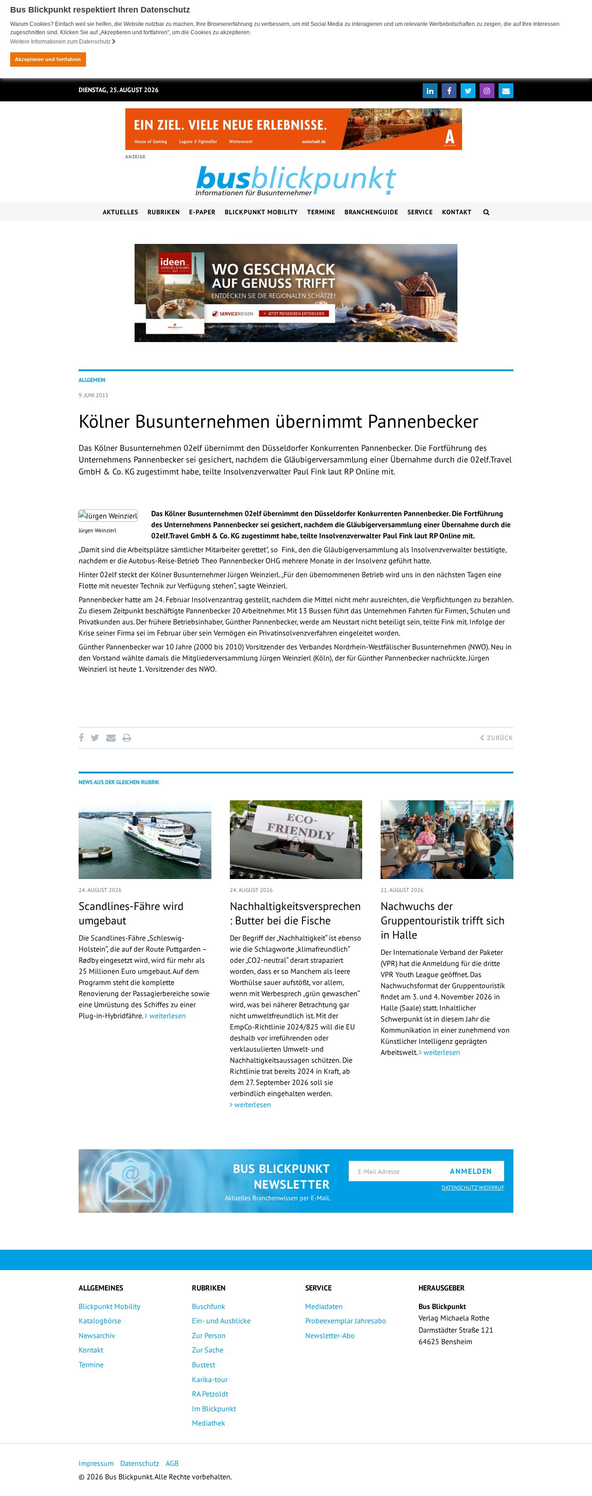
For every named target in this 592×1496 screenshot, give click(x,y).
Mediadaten (324, 1306)
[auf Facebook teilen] (83, 738)
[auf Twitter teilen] (95, 738)
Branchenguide (371, 212)
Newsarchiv (97, 1335)
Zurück (499, 738)
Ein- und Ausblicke (221, 1320)
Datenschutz (139, 1463)
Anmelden (471, 1171)
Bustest (203, 1364)
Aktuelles (120, 212)
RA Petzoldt (210, 1393)
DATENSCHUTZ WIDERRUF (473, 1187)
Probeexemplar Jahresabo (345, 1320)
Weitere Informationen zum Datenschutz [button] (61, 41)
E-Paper (202, 212)
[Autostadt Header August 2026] (293, 129)
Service (420, 212)
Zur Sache (207, 1349)
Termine (321, 212)
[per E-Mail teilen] (111, 738)
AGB (172, 1463)
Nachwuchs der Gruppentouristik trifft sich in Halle (443, 920)
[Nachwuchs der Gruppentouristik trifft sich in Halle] (447, 839)
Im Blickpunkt (214, 1408)
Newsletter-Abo (330, 1335)
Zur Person (209, 1335)
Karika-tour (210, 1379)
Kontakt (457, 212)
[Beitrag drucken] (127, 738)
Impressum (96, 1463)
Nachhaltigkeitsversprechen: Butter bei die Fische (295, 913)
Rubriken (164, 212)
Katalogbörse (100, 1320)
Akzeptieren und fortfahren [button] (48, 59)
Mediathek (208, 1422)
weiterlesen (167, 1015)
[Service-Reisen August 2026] (296, 293)
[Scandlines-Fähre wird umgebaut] (145, 839)
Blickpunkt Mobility (261, 212)
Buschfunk (208, 1306)
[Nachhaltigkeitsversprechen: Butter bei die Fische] (296, 839)
